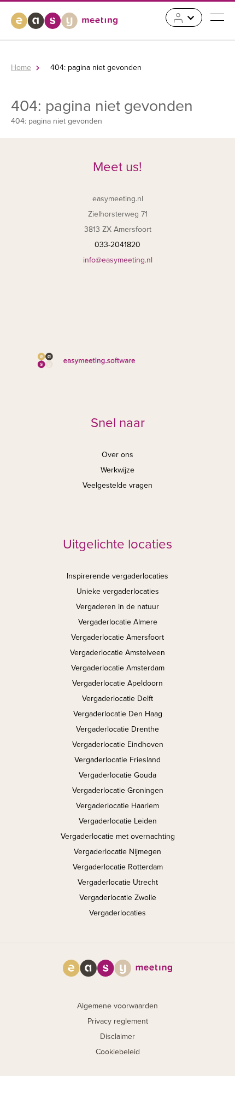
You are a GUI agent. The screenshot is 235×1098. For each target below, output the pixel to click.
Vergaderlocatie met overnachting (118, 836)
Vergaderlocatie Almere (117, 622)
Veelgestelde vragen (117, 485)
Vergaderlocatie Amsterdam (117, 668)
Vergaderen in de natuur (117, 606)
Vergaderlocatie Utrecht (118, 882)
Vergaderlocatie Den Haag (117, 714)
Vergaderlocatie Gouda (117, 775)
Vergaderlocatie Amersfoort (117, 637)
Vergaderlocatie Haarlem (117, 805)
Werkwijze (117, 470)
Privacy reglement (117, 1021)
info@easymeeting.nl (117, 260)
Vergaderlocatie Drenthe (117, 729)
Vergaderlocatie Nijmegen (117, 851)
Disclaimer (117, 1036)
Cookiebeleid (118, 1051)
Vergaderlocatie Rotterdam (118, 867)
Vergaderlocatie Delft (117, 698)
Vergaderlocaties (117, 913)
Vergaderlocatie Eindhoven (117, 744)
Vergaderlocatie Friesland (117, 759)
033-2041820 (117, 244)
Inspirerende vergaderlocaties (117, 576)
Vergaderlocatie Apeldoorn (117, 683)
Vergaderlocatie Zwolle (117, 897)
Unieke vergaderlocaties (118, 591)
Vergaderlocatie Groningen (117, 790)
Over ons (117, 454)
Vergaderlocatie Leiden (118, 821)
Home (21, 67)
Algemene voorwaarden (117, 1006)
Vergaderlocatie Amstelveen (117, 652)
